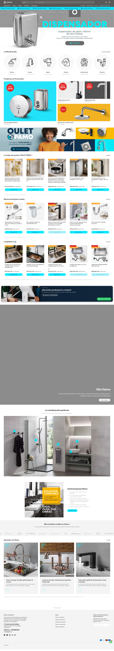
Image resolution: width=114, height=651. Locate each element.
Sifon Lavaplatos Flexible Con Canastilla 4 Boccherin (33, 222)
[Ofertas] (66, 62)
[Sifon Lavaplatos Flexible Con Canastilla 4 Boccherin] (35, 212)
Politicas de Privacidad (60, 622)
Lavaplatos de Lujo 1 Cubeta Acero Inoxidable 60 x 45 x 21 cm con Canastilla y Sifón (13, 266)
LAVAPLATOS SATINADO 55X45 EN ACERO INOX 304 (99, 265)
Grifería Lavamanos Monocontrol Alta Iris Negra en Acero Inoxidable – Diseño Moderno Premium (57, 223)
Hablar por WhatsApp (105, 299)
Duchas (12, 72)
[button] (109, 2)
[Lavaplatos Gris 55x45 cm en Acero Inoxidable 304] (79, 254)
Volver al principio (57, 607)
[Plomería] (102, 62)
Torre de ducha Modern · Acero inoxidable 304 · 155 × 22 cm (77, 179)
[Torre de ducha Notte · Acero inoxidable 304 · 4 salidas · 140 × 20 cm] (100, 168)
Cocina (14, 5)
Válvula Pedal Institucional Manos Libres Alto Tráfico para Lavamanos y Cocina (13, 223)
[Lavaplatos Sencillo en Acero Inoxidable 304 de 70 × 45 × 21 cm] (57, 254)
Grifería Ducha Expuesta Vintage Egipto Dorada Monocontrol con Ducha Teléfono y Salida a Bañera (12, 180)
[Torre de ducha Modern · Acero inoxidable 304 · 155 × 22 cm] (79, 168)
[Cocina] (30, 62)
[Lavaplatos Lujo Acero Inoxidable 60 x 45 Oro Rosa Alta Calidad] (35, 254)
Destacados (34, 5)
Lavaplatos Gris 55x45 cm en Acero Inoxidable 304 (78, 265)
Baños (20, 5)
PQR (96, 5)
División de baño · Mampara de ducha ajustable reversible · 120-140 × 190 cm (35, 180)
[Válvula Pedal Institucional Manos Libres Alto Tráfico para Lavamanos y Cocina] (14, 212)
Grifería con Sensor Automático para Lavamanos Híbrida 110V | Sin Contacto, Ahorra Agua (78, 223)
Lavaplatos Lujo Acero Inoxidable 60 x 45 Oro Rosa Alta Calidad (35, 265)
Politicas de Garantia (59, 626)
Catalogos (83, 5)
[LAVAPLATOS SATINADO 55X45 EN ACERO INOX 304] (100, 254)
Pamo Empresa (90, 5)
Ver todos (108, 155)
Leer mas (27, 585)
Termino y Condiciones (60, 624)
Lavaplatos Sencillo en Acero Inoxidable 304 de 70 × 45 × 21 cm (56, 265)
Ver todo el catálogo (105, 51)
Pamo (7, 645)
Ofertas (66, 72)
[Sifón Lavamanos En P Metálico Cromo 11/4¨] (100, 212)
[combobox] (58, 2)
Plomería (26, 5)
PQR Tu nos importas (59, 617)
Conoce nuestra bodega (12, 624)
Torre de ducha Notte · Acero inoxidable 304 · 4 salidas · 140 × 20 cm (99, 180)
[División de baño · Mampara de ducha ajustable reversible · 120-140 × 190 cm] (35, 168)
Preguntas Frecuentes (60, 619)
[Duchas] (12, 62)
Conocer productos (105, 400)
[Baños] (48, 62)
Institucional (7, 5)
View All (108, 540)
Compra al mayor (72, 510)
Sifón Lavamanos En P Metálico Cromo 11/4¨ (98, 222)
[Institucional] (84, 62)
